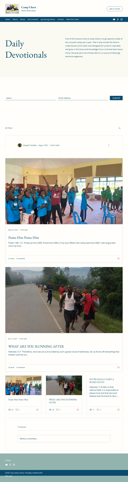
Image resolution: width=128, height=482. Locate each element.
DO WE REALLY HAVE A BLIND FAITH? (102, 381)
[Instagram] (121, 19)
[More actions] (108, 145)
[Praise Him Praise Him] (23, 385)
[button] (119, 128)
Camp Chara (28, 7)
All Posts (8, 128)
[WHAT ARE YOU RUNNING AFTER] (64, 385)
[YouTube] (114, 19)
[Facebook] (117, 19)
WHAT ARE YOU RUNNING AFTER (63, 401)
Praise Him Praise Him (18, 399)
